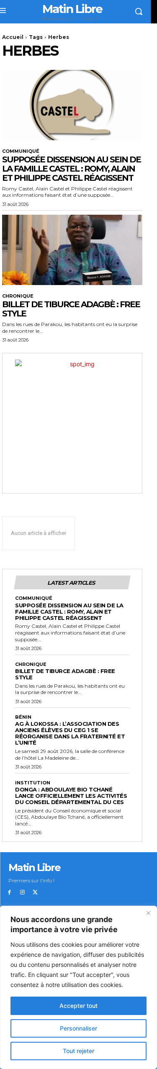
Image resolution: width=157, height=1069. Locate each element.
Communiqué (20, 151)
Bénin (23, 717)
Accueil (12, 37)
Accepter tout (78, 1005)
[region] (78, 987)
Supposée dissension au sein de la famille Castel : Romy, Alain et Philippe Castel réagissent (71, 168)
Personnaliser (78, 1028)
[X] (35, 892)
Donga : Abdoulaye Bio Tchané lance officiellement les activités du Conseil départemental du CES (71, 795)
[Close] (148, 913)
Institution (32, 783)
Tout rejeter (78, 1050)
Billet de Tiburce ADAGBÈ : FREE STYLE (71, 309)
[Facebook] (9, 892)
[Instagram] (22, 892)
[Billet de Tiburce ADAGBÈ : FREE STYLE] (72, 250)
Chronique (17, 296)
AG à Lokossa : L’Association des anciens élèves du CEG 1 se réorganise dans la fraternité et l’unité (70, 733)
